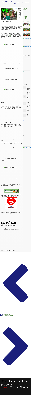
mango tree (16, 80)
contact (7, 184)
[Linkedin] (24, 387)
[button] (2, 224)
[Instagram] (14, 387)
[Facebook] (11, 387)
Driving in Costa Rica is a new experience (28, 110)
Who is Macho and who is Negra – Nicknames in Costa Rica (28, 116)
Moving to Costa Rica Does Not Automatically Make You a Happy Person (28, 105)
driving (19, 10)
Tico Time (10, 35)
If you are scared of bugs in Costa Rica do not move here (28, 97)
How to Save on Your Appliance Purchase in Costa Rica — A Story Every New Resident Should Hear (28, 89)
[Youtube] (21, 387)
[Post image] (24, 87)
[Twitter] (18, 387)
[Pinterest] (28, 387)
